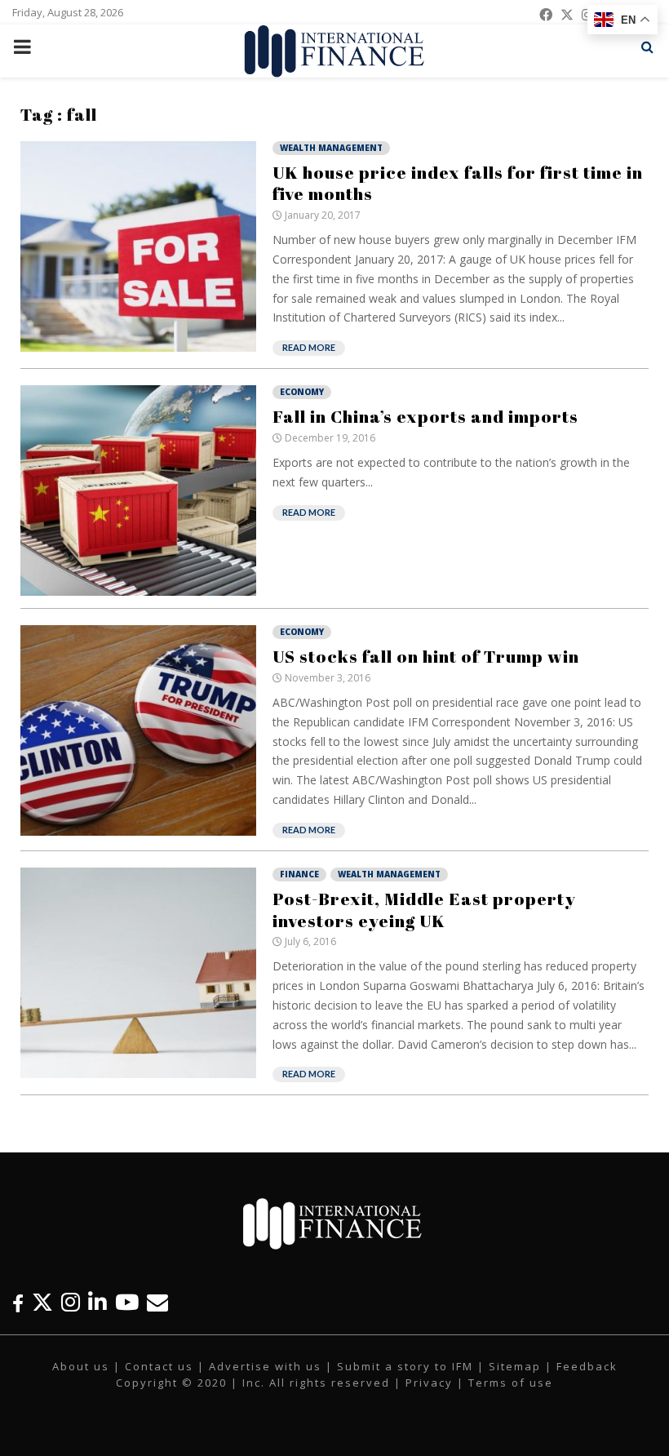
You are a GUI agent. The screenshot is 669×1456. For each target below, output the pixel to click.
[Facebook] (18, 1302)
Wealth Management (331, 147)
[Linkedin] (97, 1302)
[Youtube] (127, 1302)
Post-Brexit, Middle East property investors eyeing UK (424, 909)
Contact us (159, 1366)
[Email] (157, 1302)
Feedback (587, 1366)
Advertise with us (265, 1366)
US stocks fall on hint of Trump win (425, 656)
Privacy (429, 1382)
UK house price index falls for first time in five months (457, 183)
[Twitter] (42, 1302)
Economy (302, 391)
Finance (299, 874)
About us (80, 1366)
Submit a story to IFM (405, 1366)
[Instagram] (70, 1302)
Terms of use (510, 1382)
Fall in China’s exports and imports (425, 416)
